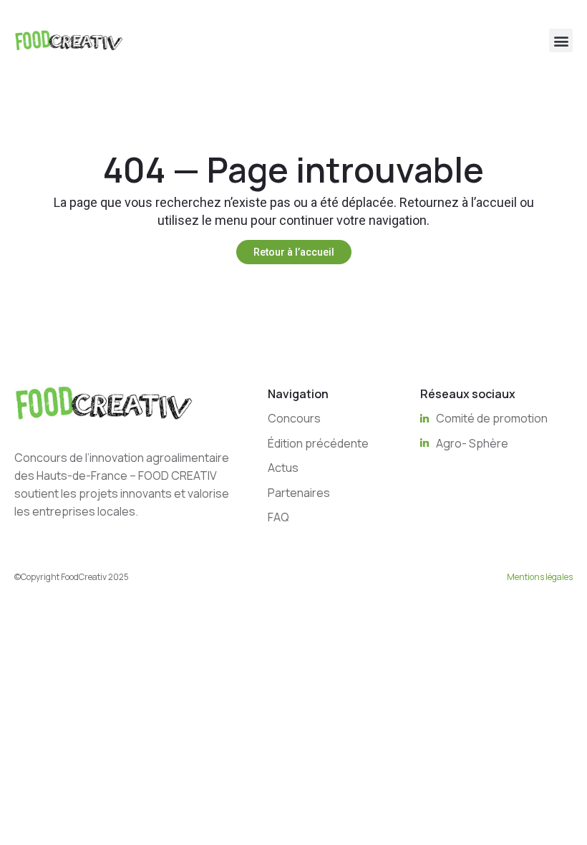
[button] (561, 40)
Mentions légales (540, 577)
